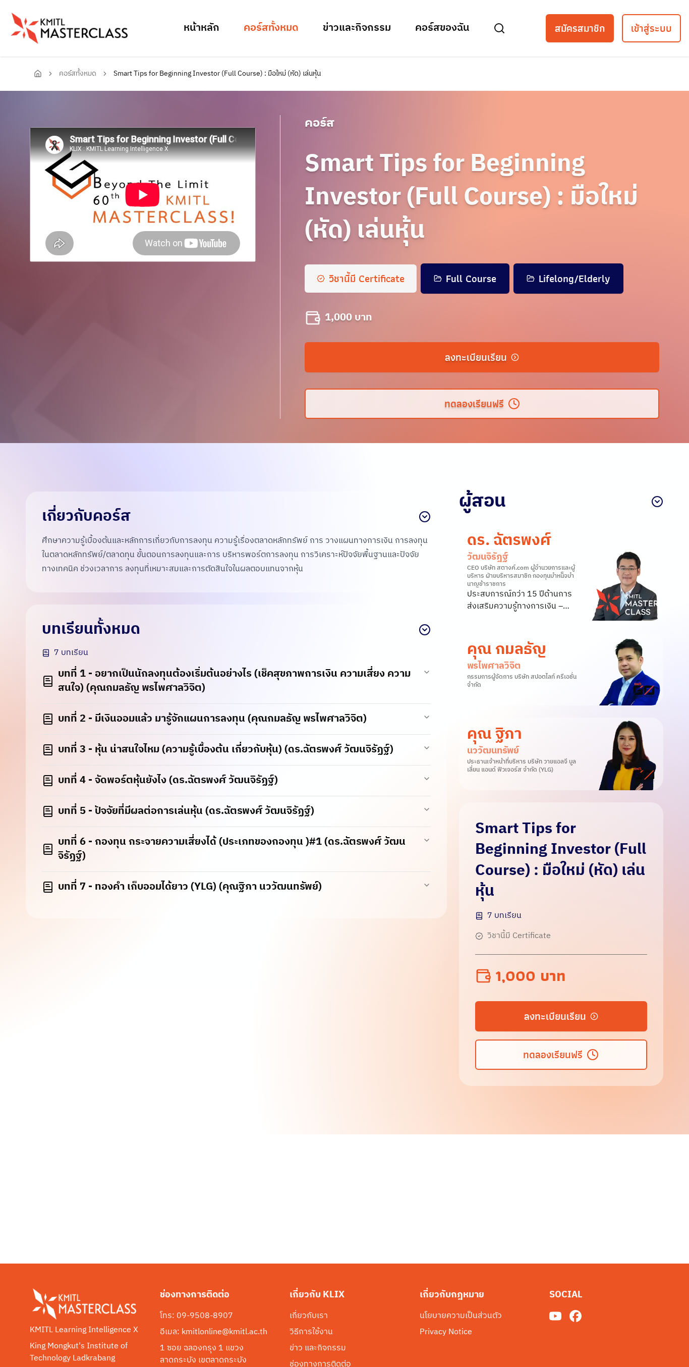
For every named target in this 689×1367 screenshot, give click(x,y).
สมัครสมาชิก (580, 28)
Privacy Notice (446, 1332)
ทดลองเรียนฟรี (474, 404)
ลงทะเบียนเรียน (476, 357)
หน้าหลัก (201, 28)
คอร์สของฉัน (442, 28)
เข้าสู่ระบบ (651, 28)
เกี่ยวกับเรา (309, 1316)
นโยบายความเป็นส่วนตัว (461, 1316)
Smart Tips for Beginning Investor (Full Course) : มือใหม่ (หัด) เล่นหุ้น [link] (217, 74)
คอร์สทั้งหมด (271, 28)
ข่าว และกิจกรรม (318, 1348)
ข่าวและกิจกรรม (357, 28)
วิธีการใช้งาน (311, 1332)
